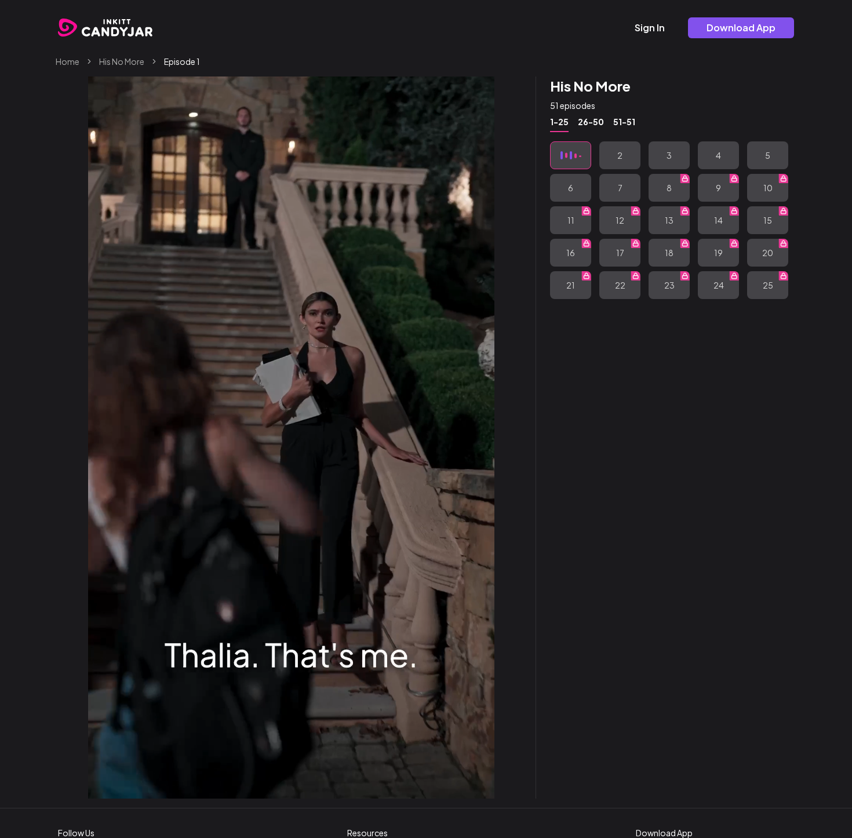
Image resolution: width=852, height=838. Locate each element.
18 (669, 252)
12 (620, 220)
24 (718, 285)
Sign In (650, 27)
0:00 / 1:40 (142, 784)
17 (620, 252)
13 (669, 220)
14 (718, 220)
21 (570, 285)
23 (669, 285)
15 (767, 220)
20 (767, 252)
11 (570, 220)
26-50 (591, 121)
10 (768, 188)
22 (620, 285)
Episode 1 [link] (182, 61)
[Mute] (449, 785)
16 (570, 252)
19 (718, 252)
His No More (121, 61)
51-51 (624, 121)
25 (768, 285)
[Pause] (106, 785)
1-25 (559, 121)
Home (67, 61)
